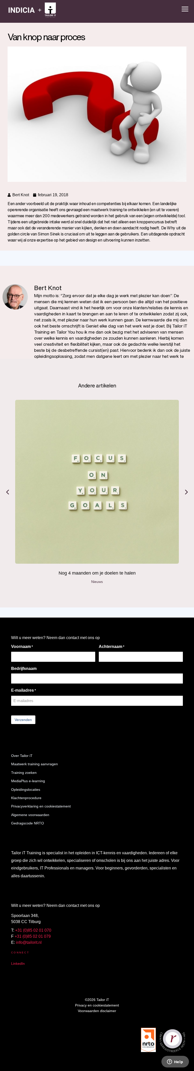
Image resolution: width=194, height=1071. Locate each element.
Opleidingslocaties (25, 790)
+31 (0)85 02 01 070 (33, 930)
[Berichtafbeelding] (97, 482)
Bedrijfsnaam (24, 668)
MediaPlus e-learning (28, 781)
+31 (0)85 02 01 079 (33, 936)
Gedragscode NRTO (27, 823)
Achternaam (111, 646)
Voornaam (22, 646)
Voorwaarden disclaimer (97, 1011)
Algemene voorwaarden (30, 815)
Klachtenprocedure (26, 798)
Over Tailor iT (22, 756)
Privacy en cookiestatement (97, 1005)
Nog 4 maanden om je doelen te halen (97, 573)
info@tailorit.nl (29, 942)
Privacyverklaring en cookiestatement (41, 806)
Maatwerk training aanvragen (34, 764)
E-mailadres (23, 690)
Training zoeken (24, 773)
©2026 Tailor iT (97, 1000)
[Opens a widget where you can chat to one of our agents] (175, 1062)
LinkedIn (18, 963)
